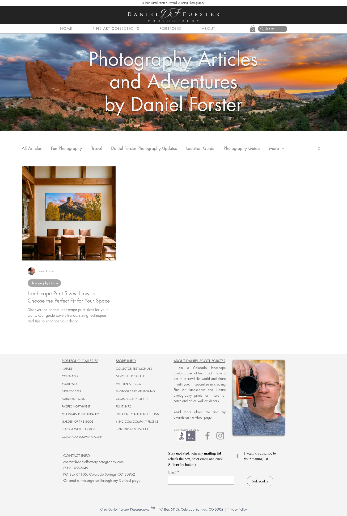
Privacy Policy (237, 509)
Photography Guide (242, 148)
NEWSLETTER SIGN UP (130, 376)
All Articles (32, 148)
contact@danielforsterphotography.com (93, 462)
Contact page (129, 480)
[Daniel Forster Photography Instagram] (220, 435)
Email (173, 472)
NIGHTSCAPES (71, 391)
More (274, 148)
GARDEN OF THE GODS (77, 422)
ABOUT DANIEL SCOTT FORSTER (199, 361)
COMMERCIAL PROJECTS (132, 399)
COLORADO (70, 376)
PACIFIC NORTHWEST (76, 406)
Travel (96, 148)
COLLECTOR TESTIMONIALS (134, 369)
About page (203, 417)
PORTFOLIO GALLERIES (80, 361)
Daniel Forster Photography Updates (144, 148)
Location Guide (200, 148)
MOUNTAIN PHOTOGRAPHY (80, 414)
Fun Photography (66, 148)
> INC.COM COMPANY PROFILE (137, 422)
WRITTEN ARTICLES (128, 384)
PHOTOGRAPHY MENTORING (135, 391)
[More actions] (109, 271)
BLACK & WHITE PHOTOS (78, 429)
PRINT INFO (123, 406)
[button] (123, 28)
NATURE (67, 369)
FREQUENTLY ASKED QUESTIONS (137, 414)
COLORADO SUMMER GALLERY (82, 437)
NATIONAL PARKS (73, 399)
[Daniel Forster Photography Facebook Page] (207, 435)
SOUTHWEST (70, 384)
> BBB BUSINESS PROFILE (132, 429)
